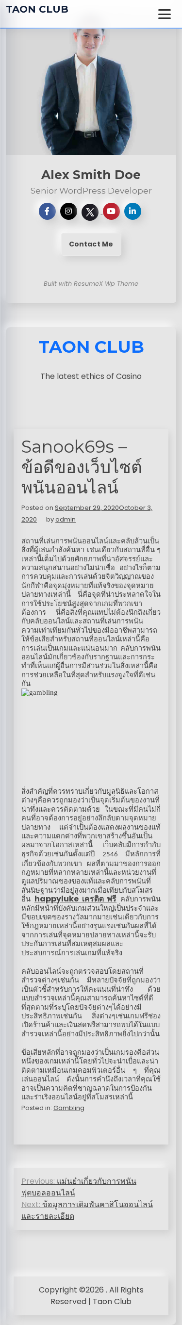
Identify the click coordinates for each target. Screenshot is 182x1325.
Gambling (68, 1107)
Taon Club (37, 9)
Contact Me (91, 244)
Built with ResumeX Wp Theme (91, 283)
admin (65, 519)
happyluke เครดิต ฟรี (75, 898)
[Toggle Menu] (164, 14)
